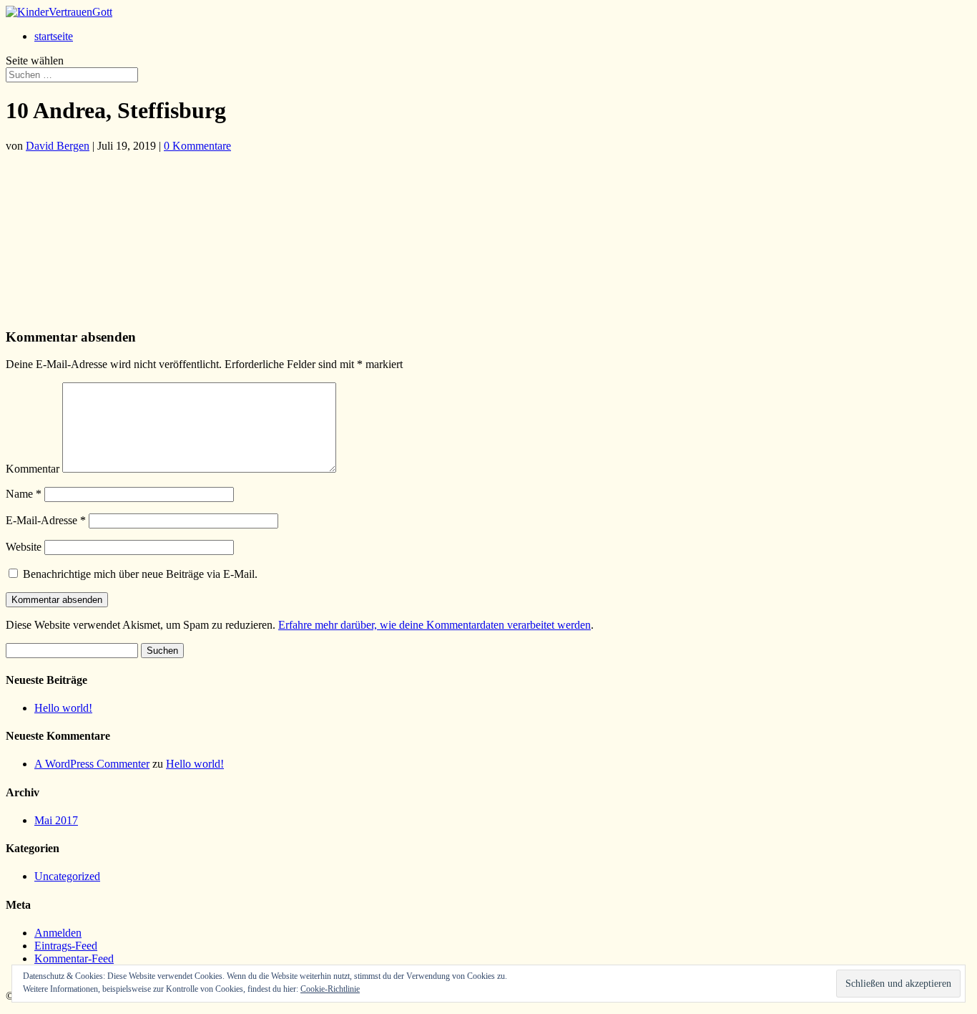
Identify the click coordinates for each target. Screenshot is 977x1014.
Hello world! (63, 708)
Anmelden (58, 933)
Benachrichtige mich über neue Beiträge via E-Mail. (140, 574)
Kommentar (32, 469)
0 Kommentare (197, 146)
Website (23, 547)
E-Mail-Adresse (46, 520)
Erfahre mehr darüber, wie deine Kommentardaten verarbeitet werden (434, 625)
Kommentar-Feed (74, 958)
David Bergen (57, 146)
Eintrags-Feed (65, 946)
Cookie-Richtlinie (330, 989)
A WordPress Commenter (91, 764)
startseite (53, 36)
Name (23, 494)
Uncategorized (67, 876)
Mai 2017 (56, 820)
